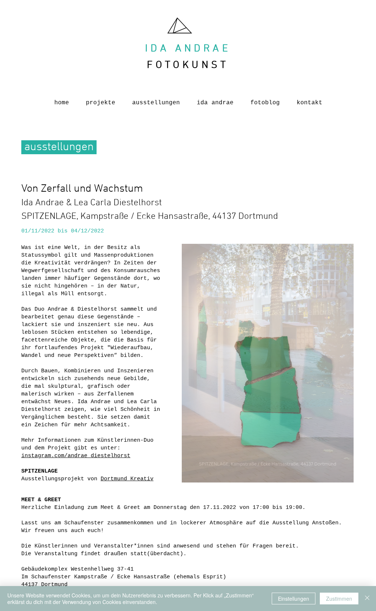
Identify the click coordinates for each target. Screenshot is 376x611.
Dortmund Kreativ (127, 479)
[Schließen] (367, 598)
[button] (268, 363)
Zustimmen (339, 598)
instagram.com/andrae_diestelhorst (75, 456)
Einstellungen (293, 598)
